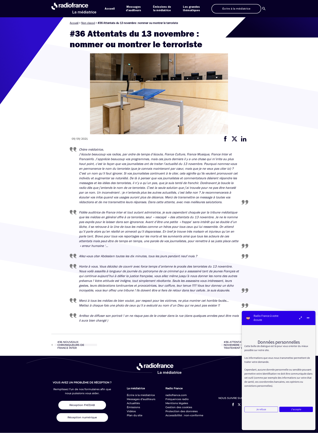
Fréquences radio (177, 399)
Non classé (88, 23)
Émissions (133, 407)
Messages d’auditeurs (141, 399)
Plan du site (134, 415)
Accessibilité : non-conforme (184, 415)
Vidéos (131, 411)
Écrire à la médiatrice (141, 395)
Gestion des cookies (178, 407)
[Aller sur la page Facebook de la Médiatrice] (233, 404)
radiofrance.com (176, 395)
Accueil (110, 8)
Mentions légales (176, 403)
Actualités (133, 403)
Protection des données (181, 411)
